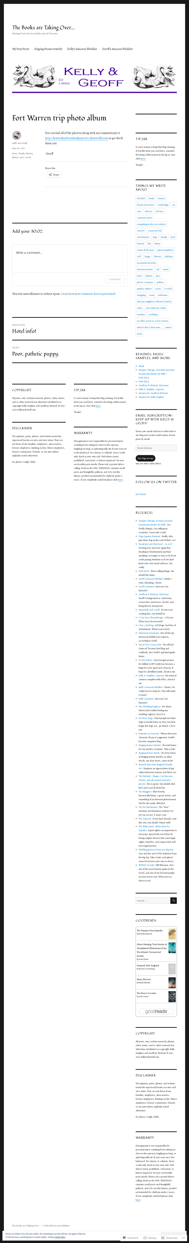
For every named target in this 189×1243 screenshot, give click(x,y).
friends (140, 243)
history (29, 153)
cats (139, 211)
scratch (168, 288)
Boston (161, 198)
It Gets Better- (146, 660)
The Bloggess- (145, 791)
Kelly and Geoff (19, 143)
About (141, 366)
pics (22, 157)
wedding (153, 314)
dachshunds (143, 237)
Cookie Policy (60, 1237)
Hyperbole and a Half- (149, 609)
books (151, 198)
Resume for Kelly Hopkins (151, 396)
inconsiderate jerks (146, 262)
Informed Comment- (149, 632)
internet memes (145, 269)
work (139, 333)
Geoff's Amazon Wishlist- (151, 578)
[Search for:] (153, 900)
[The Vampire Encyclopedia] (172, 933)
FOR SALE (144, 381)
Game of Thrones (145, 249)
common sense (144, 217)
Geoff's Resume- (147, 586)
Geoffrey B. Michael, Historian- (154, 594)
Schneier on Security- (149, 733)
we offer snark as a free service (152, 320)
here (98, 405)
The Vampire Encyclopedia (150, 930)
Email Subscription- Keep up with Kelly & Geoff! (155, 419)
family (22, 153)
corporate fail (154, 230)
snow (151, 295)
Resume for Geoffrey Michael (153, 393)
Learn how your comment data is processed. (88, 294)
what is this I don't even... (149, 327)
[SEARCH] (173, 900)
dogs (155, 237)
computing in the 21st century (151, 224)
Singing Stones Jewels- (150, 752)
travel (28, 157)
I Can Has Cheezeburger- (151, 617)
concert (141, 230)
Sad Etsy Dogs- (146, 718)
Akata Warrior (144, 979)
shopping (141, 295)
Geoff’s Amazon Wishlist (117, 49)
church (148, 211)
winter (168, 327)
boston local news (145, 204)
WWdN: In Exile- (147, 865)
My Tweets (141, 494)
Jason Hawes (144, 959)
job (158, 269)
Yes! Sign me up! (145, 458)
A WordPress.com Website (56, 1225)
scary (158, 288)
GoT (139, 256)
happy (147, 256)
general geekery (165, 249)
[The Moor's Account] (172, 996)
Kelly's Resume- (146, 698)
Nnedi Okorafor (144, 982)
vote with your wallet (156, 308)
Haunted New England (148, 965)
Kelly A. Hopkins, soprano (151, 389)
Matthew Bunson (145, 934)
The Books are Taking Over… (43, 27)
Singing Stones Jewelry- (150, 745)
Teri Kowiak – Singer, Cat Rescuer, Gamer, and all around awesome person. (156, 780)
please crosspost (145, 282)
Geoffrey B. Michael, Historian (154, 385)
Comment (115, 279)
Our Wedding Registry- (150, 706)
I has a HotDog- (146, 625)
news (139, 275)
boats (14, 153)
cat (173, 204)
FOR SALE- (144, 571)
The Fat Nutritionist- (148, 807)
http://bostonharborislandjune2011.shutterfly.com (76, 138)
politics (160, 282)
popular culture (144, 288)
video (139, 308)
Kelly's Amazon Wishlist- (151, 687)
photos (15, 157)
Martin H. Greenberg (147, 969)
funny (157, 243)
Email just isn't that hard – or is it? (155, 544)
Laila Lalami (144, 996)
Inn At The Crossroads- (150, 644)
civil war (159, 211)
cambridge (163, 204)
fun (149, 243)
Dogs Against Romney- (150, 536)
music (166, 269)
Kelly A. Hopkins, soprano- (152, 675)
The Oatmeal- (145, 818)
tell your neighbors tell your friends (154, 301)
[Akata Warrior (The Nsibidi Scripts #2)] (172, 982)
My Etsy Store (20, 49)
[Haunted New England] (172, 968)
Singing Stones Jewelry (48, 49)
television (162, 295)
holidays (169, 256)
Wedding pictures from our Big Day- (156, 849)
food (173, 237)
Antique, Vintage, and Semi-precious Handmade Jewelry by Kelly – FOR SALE (156, 373)
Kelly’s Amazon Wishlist (82, 49)
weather (141, 314)
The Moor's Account (146, 993)
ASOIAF (141, 198)
